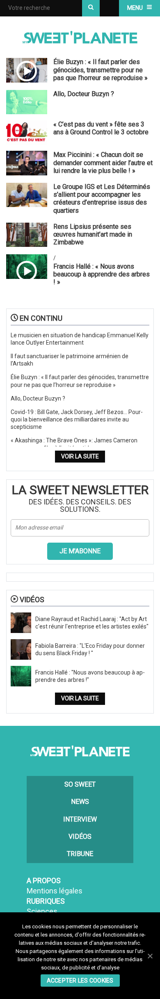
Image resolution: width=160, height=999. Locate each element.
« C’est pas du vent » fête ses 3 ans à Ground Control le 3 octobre (101, 128)
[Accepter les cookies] (150, 956)
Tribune (80, 854)
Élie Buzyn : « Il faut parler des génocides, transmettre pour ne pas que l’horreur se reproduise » (100, 69)
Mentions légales (54, 890)
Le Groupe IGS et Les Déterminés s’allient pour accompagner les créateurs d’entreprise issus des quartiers (101, 198)
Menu (135, 8)
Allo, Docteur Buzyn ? (83, 94)
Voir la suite (80, 456)
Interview (80, 819)
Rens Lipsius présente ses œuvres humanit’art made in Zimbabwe (92, 234)
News (80, 802)
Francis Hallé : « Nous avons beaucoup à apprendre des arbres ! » (101, 274)
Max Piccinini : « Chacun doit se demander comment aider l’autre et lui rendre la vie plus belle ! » (103, 162)
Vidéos (80, 836)
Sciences (42, 911)
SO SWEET (80, 784)
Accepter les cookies (80, 980)
